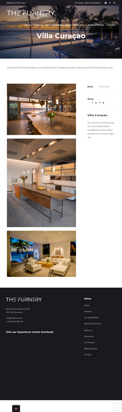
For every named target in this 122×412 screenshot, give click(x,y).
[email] (106, 3)
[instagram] (114, 3)
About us (88, 330)
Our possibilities (54, 25)
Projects (38, 25)
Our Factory (89, 342)
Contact (111, 25)
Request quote (96, 25)
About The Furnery (75, 25)
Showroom (89, 336)
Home (28, 25)
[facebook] (110, 3)
